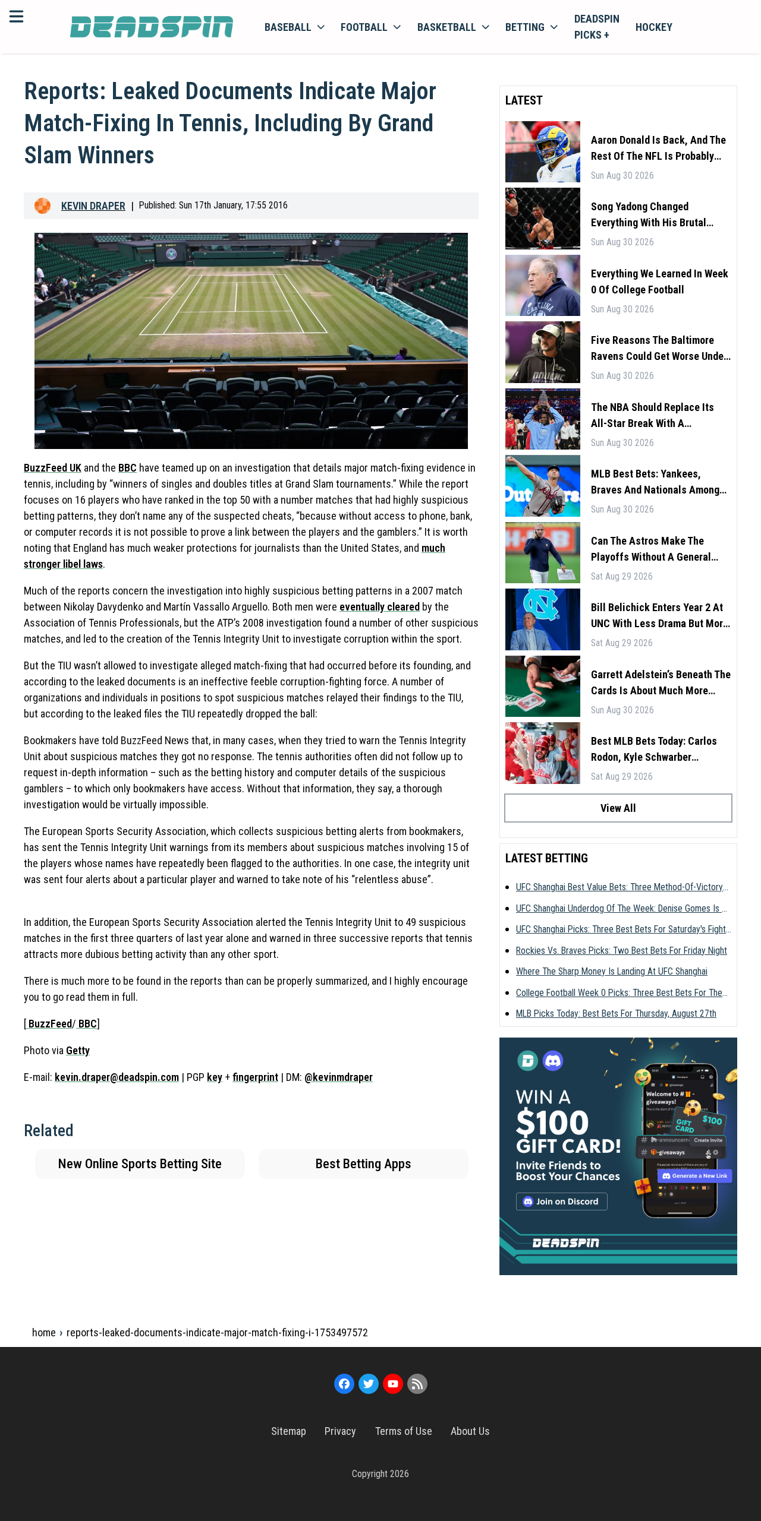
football (364, 27)
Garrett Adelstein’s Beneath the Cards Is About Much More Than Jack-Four (661, 683)
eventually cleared (379, 606)
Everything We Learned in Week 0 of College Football (659, 281)
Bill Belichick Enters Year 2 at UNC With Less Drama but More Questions (659, 616)
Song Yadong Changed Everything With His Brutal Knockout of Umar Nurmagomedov (648, 215)
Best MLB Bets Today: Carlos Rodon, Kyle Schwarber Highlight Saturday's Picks (654, 750)
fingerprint (255, 1077)
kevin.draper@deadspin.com (117, 1077)
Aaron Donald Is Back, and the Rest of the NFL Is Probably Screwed (658, 149)
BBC (127, 467)
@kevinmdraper (338, 1077)
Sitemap (288, 1431)
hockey (654, 27)
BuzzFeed (49, 1023)
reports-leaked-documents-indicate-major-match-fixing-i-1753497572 (217, 1332)
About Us (470, 1431)
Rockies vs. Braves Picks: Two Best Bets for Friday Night (621, 950)
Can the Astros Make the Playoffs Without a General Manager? (651, 550)
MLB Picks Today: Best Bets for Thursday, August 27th (616, 1013)
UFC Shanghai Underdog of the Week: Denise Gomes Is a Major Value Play (621, 909)
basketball (446, 27)
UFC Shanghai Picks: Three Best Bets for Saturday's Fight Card (621, 930)
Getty (78, 1050)
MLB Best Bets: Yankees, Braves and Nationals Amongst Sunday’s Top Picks (659, 482)
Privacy (340, 1431)
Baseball (288, 27)
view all (618, 808)
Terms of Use (403, 1431)
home (44, 1332)
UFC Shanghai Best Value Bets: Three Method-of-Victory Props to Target (619, 887)
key (214, 1077)
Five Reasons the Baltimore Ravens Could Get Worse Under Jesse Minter (659, 349)
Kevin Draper (93, 206)
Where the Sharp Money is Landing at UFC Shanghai (611, 971)
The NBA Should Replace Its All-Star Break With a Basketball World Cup (652, 416)
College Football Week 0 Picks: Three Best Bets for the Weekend (619, 993)
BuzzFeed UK (52, 467)
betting (525, 27)
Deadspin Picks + (597, 26)
